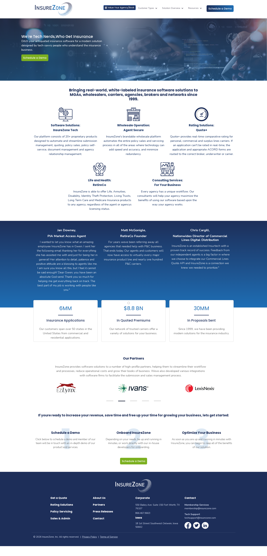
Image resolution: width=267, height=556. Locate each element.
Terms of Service (109, 536)
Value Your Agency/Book (120, 7)
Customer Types (146, 8)
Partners (99, 505)
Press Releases (103, 511)
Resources (193, 8)
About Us (99, 498)
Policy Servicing (61, 511)
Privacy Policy (89, 536)
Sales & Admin (60, 518)
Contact (98, 518)
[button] (128, 303)
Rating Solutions (61, 505)
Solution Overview (171, 8)
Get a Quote (58, 498)
